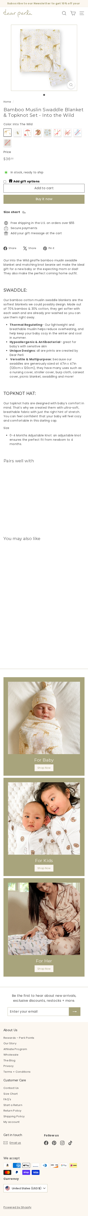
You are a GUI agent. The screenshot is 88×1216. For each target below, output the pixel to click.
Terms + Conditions (16, 1072)
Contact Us (11, 1088)
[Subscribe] (74, 1011)
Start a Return (12, 1105)
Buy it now (44, 199)
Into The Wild (7, 133)
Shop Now (44, 768)
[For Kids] (44, 818)
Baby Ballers (48, 133)
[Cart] (73, 13)
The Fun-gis (28, 133)
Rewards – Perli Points (18, 1038)
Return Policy (12, 1111)
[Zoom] (71, 85)
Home (7, 101)
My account (11, 1122)
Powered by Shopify (17, 1207)
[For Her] (44, 919)
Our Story (9, 1043)
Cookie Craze (38, 133)
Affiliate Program (15, 1049)
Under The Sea (78, 133)
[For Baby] (44, 718)
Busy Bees (17, 133)
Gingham (7, 143)
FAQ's (7, 1099)
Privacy (8, 1066)
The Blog (9, 1060)
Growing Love (58, 133)
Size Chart (10, 1094)
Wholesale (10, 1055)
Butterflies (68, 133)
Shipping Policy (14, 1116)
